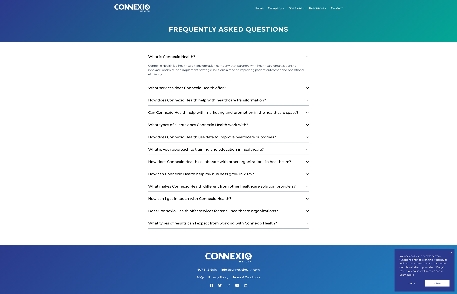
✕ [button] (451, 252)
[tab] (228, 66)
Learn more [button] (407, 274)
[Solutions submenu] (304, 8)
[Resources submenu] (326, 8)
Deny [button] (411, 283)
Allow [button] (437, 283)
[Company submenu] (284, 8)
